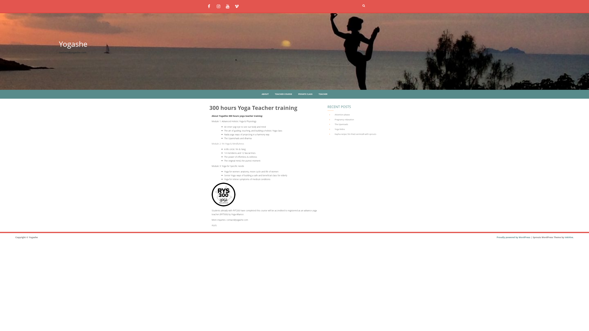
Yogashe (73, 44)
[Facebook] (211, 6)
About (265, 94)
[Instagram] (220, 6)
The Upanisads (341, 124)
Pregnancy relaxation (344, 119)
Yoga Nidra (340, 129)
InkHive (569, 237)
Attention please (342, 114)
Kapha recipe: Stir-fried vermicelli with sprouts (355, 134)
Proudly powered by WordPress (513, 237)
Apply (214, 225)
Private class (305, 94)
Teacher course (283, 94)
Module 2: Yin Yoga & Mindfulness (228, 143)
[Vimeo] (238, 6)
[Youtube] (229, 6)
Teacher (323, 94)
